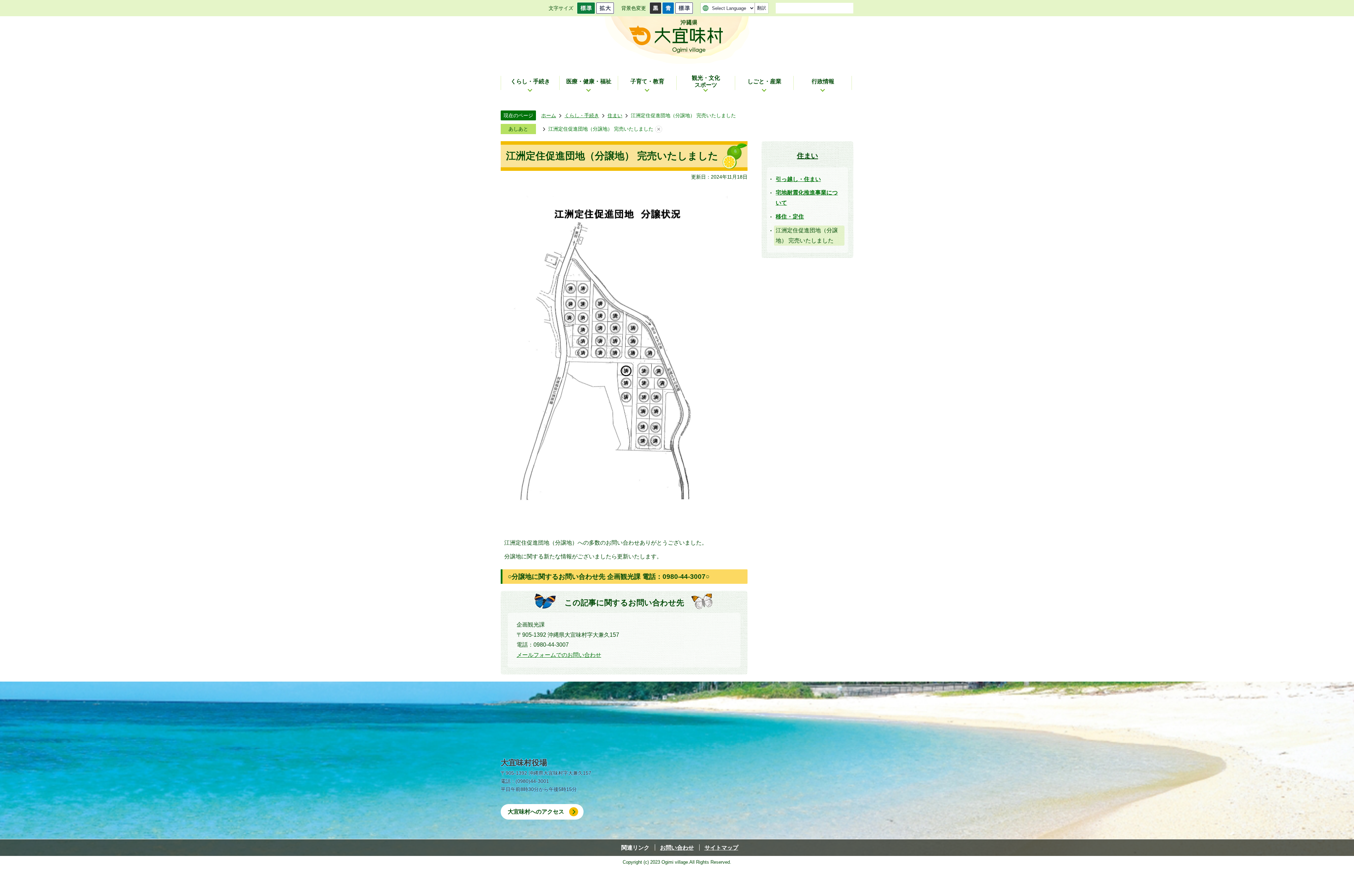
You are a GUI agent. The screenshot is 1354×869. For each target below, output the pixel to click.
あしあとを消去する (658, 129)
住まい (615, 115)
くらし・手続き (582, 115)
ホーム (548, 115)
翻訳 (761, 8)
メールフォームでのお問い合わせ (559, 655)
